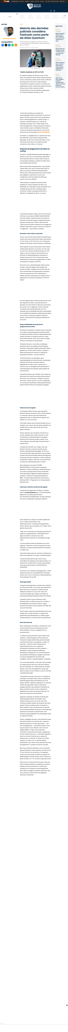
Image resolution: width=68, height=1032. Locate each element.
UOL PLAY (37, 1)
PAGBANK (27, 1)
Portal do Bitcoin (34, 6)
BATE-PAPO (56, 1)
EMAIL (63, 1)
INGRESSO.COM (15, 1)
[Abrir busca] (50, 11)
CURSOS (32, 1)
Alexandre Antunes (9, 38)
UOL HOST (22, 1)
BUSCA (49, 1)
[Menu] (54, 11)
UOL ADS (42, 1)
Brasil (21, 24)
